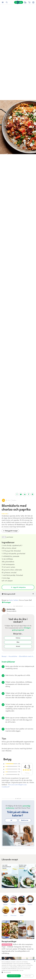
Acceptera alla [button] (13, 975)
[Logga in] (33, 2)
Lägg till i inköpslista (19, 587)
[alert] (18, 969)
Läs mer (21, 970)
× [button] (34, 961)
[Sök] (6, 2)
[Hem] (18, 2)
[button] (18, 972)
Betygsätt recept (11, 531)
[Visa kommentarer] (20, 494)
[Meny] (2, 2)
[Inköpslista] (29, 2)
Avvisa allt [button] (28, 975)
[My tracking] (25, 2)
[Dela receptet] (28, 494)
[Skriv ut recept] (24, 494)
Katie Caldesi (13, 600)
